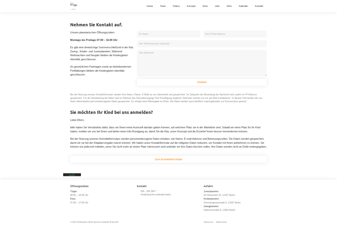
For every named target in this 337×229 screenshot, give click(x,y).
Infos (229, 6)
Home (150, 6)
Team (163, 6)
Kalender (243, 6)
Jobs (217, 6)
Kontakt (259, 6)
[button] (168, 159)
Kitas (205, 6)
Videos (176, 6)
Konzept (191, 6)
